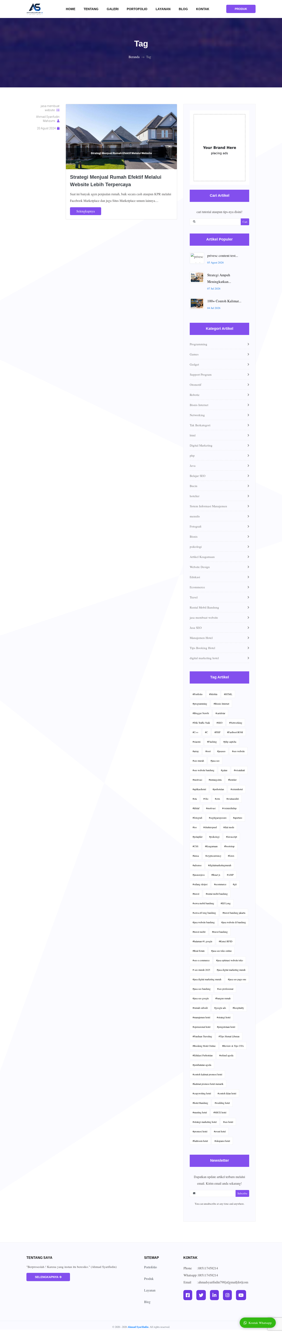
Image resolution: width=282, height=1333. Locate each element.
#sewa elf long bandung (204, 912)
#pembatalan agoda (202, 1064)
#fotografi (197, 817)
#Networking (235, 722)
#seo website (238, 751)
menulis (195, 516)
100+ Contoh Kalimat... (224, 301)
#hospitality (238, 1007)
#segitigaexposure (217, 817)
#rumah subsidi (200, 1007)
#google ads (220, 1007)
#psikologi (214, 836)
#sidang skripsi (200, 884)
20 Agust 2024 (47, 128)
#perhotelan (218, 789)
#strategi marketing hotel (205, 1121)
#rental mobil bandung (217, 893)
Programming (198, 344)
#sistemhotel (237, 789)
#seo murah (198, 760)
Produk (149, 1278)
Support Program (201, 374)
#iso (195, 827)
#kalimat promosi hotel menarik (208, 1083)
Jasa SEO (196, 627)
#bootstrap (229, 846)
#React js (215, 874)
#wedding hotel (222, 1102)
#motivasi (197, 779)
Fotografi (195, 526)
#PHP (217, 732)
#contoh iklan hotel (227, 1093)
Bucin (193, 486)
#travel (196, 893)
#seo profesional (225, 988)
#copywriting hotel (202, 1093)
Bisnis (194, 536)
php (192, 455)
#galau (224, 770)
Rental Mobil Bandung (204, 607)
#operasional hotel (201, 1026)
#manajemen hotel (201, 1017)
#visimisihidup (229, 808)
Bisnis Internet (199, 405)
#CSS (195, 846)
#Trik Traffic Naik (201, 722)
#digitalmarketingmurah (219, 865)
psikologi (196, 546)
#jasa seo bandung (202, 988)
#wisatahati (239, 770)
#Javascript (231, 836)
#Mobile (213, 694)
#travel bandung (220, 931)
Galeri (115, 9)
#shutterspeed (210, 827)
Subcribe (242, 1193)
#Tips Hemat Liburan (229, 1036)
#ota (195, 798)
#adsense (197, 865)
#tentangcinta (215, 779)
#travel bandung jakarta (234, 912)
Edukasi (195, 577)
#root (208, 751)
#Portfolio (198, 694)
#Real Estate (199, 950)
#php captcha (229, 741)
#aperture (237, 817)
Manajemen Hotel (201, 638)
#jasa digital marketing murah (231, 969)
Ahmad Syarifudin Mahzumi (47, 119)
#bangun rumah (223, 998)
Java (193, 465)
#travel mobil (199, 931)
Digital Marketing (201, 445)
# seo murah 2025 (201, 969)
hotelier (194, 496)
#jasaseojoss (199, 874)
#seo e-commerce (201, 960)
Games (194, 354)
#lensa (196, 855)
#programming (200, 703)
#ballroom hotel (200, 1140)
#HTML (228, 694)
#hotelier (232, 779)
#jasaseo (221, 751)
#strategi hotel (223, 1017)
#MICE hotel (219, 1112)
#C (206, 732)
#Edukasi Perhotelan (203, 1055)
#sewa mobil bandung (203, 903)
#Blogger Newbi (201, 713)
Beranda (134, 57)
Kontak (202, 9)
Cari (245, 222)
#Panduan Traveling (202, 1036)
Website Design (200, 567)
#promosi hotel (200, 1131)
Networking (197, 415)
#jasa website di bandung (233, 922)
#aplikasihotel (199, 789)
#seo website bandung (203, 770)
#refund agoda (226, 1055)
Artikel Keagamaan (202, 557)
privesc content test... (222, 255)
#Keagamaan (211, 846)
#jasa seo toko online (221, 950)
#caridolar (220, 713)
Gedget (194, 364)
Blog (183, 9)
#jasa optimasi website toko (229, 960)
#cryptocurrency (213, 855)
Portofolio (137, 9)
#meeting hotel (200, 1112)
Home (73, 9)
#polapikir (198, 836)
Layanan (163, 9)
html (193, 435)
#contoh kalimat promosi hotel (207, 1074)
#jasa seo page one (237, 979)
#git (235, 884)
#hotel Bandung (200, 1102)
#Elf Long (226, 903)
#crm (217, 798)
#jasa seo (215, 760)
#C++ (195, 732)
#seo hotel (228, 1121)
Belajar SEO (197, 476)
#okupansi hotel (222, 1140)
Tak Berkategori (200, 425)
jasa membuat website (50, 108)
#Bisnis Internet (221, 703)
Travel (194, 597)
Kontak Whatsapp (260, 1323)
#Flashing (212, 741)
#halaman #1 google (202, 941)
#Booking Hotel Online (204, 1045)
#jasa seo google (201, 998)
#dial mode (228, 827)
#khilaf (196, 808)
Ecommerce (197, 587)
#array (196, 751)
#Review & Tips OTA (233, 1045)
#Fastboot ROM (235, 732)
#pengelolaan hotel (226, 1026)
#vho (205, 798)
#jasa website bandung (204, 922)
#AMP (230, 874)
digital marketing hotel (204, 658)
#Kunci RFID (225, 941)
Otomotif (195, 384)
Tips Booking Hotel (202, 648)
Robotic (195, 395)
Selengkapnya (85, 211)
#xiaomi (196, 741)
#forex (231, 855)
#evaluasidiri (232, 798)
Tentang (93, 9)
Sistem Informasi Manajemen (208, 506)
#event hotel (220, 1131)
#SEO (220, 722)
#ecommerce (220, 884)
